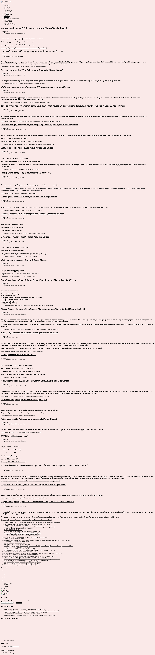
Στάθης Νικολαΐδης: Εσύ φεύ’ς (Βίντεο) (14, 538)
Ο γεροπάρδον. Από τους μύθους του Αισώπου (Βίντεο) (25, 237)
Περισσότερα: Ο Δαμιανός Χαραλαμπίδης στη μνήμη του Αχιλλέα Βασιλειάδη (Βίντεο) (23, 66)
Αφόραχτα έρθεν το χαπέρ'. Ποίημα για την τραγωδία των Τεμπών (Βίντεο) (34, 28)
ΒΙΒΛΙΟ (6, 13)
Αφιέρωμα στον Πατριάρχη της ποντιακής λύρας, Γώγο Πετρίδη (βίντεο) (22, 562)
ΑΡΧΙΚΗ (6, 5)
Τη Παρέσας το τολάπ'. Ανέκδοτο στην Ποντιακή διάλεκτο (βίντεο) (21, 535)
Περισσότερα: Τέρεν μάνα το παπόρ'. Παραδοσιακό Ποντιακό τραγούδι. (19, 193)
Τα (3, 640)
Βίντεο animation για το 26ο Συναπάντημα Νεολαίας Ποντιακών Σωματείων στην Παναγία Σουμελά (44, 465)
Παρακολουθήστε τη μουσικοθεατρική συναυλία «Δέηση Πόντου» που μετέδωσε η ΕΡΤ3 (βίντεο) (29, 550)
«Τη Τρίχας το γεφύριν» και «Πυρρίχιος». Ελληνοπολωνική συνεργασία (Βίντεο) (35, 87)
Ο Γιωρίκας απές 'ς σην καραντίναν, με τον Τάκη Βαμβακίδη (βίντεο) (21, 564)
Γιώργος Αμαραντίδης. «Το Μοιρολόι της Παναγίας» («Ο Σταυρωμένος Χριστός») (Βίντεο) (27, 524)
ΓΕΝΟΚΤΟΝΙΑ (8, 10)
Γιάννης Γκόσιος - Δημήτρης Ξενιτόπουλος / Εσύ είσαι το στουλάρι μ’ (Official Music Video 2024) (43, 309)
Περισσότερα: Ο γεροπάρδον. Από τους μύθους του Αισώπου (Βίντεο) (19, 256)
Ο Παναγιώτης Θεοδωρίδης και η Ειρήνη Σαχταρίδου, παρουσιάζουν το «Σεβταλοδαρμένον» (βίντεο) (30, 556)
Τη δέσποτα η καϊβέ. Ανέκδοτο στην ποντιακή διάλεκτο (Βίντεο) (29, 419)
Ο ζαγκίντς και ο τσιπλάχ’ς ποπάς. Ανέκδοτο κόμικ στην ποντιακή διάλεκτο (33, 484)
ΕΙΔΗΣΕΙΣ (7, 7)
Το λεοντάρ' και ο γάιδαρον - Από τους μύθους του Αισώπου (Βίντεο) (22, 531)
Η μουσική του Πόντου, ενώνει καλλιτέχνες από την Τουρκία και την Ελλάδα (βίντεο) (26, 560)
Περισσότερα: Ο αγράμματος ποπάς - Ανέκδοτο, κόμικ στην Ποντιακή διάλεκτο (21, 210)
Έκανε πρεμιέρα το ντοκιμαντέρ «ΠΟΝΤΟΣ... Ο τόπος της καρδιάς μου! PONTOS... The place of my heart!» (32, 559)
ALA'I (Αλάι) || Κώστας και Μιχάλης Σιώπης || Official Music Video (29, 333)
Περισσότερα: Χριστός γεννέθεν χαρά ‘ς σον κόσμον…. (15, 377)
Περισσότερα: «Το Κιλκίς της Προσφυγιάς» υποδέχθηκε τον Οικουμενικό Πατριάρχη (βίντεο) (25, 396)
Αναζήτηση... (4, 646)
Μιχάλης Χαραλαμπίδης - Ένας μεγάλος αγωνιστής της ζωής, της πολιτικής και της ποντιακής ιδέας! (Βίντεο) (32, 522)
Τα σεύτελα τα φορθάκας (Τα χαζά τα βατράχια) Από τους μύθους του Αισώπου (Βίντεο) (39, 125)
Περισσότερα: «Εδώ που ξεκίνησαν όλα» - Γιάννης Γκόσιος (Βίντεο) (18, 276)
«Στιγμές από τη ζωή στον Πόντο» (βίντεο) (15, 543)
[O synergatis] (4, 593)
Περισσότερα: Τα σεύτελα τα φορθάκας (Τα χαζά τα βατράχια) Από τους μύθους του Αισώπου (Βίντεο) (27, 144)
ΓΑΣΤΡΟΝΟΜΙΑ (8, 14)
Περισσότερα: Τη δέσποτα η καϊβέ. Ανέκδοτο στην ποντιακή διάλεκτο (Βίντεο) (21, 432)
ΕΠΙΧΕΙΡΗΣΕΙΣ (8, 23)
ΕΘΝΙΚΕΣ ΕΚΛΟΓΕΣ (10, 24)
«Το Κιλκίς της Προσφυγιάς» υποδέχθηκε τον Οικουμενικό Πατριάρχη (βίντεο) (35, 381)
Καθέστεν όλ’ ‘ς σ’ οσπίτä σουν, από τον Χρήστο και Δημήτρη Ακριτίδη (22, 563)
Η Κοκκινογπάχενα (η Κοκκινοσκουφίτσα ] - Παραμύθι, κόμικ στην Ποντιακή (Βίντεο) (26, 537)
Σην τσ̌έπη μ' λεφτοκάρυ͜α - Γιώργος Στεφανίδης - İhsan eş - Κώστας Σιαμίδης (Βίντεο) (38, 280)
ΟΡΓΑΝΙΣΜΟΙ (8, 21)
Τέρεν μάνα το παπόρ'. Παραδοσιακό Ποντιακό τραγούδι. (26, 173)
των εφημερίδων (11, 640)
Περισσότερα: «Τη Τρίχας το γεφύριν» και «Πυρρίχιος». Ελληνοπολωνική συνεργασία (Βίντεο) (25, 102)
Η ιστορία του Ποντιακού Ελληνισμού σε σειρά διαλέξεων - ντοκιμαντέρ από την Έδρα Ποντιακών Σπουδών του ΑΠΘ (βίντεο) (37, 540)
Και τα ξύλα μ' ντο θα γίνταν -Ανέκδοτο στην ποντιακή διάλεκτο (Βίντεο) (22, 533)
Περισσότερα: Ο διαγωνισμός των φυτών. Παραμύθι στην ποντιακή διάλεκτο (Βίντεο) (23, 233)
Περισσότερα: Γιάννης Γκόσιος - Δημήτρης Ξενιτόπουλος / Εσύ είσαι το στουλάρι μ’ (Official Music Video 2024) (30, 329)
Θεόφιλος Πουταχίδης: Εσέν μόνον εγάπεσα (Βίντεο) (17, 544)
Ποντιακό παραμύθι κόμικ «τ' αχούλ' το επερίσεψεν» (24, 400)
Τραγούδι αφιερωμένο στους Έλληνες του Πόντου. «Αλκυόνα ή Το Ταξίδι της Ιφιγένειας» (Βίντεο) (29, 527)
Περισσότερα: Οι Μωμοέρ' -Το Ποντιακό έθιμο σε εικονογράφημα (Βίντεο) (20, 169)
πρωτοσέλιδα (6, 640)
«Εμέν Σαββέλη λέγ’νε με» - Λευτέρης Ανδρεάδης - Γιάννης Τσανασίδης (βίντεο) (25, 557)
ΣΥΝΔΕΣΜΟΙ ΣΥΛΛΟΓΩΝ (11, 19)
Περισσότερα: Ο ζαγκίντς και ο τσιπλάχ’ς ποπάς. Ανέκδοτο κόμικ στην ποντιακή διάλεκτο (24, 498)
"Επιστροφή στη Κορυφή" (7, 650)
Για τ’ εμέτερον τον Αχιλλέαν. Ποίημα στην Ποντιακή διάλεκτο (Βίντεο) (32, 70)
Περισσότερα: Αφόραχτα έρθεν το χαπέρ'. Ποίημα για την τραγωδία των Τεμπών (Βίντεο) (24, 48)
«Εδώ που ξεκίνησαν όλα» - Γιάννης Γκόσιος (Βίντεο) (24, 260)
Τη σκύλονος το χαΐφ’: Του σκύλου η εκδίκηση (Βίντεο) (18, 528)
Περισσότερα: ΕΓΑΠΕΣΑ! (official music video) (13, 462)
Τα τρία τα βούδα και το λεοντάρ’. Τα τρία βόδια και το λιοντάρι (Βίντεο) (22, 534)
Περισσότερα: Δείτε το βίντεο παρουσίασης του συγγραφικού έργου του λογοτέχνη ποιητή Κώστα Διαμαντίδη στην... (31, 121)
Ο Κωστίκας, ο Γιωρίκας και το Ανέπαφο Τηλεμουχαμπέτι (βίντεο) (21, 554)
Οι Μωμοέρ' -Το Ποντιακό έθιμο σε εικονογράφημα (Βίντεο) (27, 148)
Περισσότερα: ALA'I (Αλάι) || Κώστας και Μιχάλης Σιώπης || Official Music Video (22, 351)
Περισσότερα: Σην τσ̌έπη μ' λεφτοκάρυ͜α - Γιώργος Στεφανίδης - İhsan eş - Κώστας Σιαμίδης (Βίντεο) (27, 305)
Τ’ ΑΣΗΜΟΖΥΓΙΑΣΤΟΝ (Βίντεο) (13, 530)
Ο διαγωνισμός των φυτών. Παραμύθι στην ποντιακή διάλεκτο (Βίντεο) (32, 214)
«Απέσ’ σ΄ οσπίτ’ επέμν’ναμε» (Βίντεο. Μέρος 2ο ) (17, 547)
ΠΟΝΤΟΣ (6, 8)
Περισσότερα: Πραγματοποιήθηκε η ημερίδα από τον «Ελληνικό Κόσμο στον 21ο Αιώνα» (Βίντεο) (26, 520)
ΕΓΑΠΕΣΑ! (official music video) (14, 436)
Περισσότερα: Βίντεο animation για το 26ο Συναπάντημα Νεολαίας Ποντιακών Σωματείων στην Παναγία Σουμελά (30, 481)
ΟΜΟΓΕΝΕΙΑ (8, 11)
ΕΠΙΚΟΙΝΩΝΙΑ (8, 20)
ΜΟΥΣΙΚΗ (7, 16)
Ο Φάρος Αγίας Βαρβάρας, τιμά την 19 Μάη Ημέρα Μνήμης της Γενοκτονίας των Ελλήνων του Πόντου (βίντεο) (33, 553)
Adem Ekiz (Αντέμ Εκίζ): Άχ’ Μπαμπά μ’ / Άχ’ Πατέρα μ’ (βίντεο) (21, 548)
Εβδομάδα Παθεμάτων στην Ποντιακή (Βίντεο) (16, 525)
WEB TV (6, 17)
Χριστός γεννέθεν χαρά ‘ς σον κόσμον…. (18, 354)
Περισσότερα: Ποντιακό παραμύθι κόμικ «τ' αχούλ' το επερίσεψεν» (18, 415)
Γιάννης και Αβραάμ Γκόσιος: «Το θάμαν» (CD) (16, 541)
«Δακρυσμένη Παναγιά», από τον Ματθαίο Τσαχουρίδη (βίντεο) (20, 551)
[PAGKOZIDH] (5, 591)
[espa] (2, 3)
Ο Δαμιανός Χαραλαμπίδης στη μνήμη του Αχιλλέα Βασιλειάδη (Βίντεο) (32, 51)
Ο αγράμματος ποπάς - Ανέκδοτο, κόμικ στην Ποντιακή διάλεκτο (29, 197)
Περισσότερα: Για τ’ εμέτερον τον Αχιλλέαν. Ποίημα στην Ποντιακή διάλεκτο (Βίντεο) (23, 83)
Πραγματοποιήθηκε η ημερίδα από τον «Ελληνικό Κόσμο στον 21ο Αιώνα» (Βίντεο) (37, 501)
